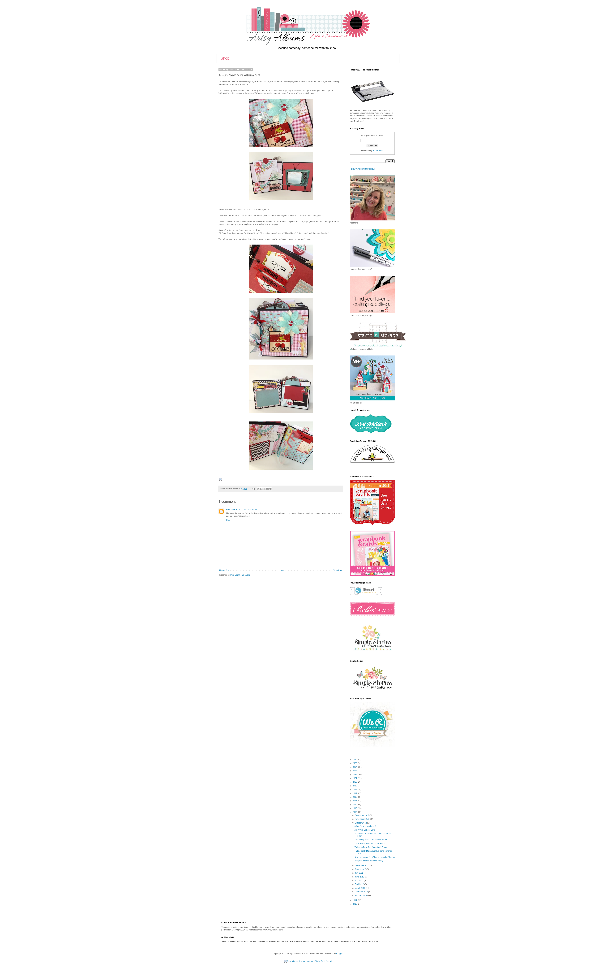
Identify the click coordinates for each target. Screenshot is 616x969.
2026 (355, 759)
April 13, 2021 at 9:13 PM (246, 509)
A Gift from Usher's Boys (365, 830)
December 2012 (362, 815)
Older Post (337, 570)
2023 (355, 771)
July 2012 (359, 873)
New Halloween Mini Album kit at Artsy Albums (375, 857)
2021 (355, 778)
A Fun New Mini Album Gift (366, 826)
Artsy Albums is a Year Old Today (369, 861)
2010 (355, 904)
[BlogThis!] (261, 488)
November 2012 (362, 819)
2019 (355, 786)
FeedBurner (378, 150)
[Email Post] (253, 489)
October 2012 (361, 823)
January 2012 (361, 895)
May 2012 (359, 880)
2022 (355, 774)
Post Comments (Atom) (240, 575)
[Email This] (258, 488)
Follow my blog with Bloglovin (363, 169)
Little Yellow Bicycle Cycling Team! (370, 843)
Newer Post (224, 570)
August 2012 (360, 869)
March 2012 (360, 888)
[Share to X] (264, 488)
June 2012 (360, 877)
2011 (355, 900)
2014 (355, 804)
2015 (355, 801)
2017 (355, 793)
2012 (355, 812)
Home (281, 570)
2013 (355, 808)
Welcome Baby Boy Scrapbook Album (371, 847)
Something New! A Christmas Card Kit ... (372, 840)
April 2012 (359, 884)
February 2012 (361, 892)
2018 (355, 789)
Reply (228, 520)
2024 (355, 767)
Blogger (339, 954)
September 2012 (362, 865)
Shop (225, 58)
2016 (355, 797)
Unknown (230, 509)
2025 (355, 763)
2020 (355, 782)
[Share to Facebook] (267, 488)
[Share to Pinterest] (270, 488)
